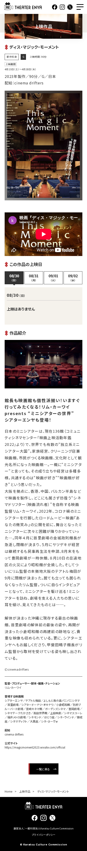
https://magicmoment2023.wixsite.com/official (35, 747)
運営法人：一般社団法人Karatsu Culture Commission (43, 828)
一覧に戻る (43, 769)
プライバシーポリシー (43, 834)
